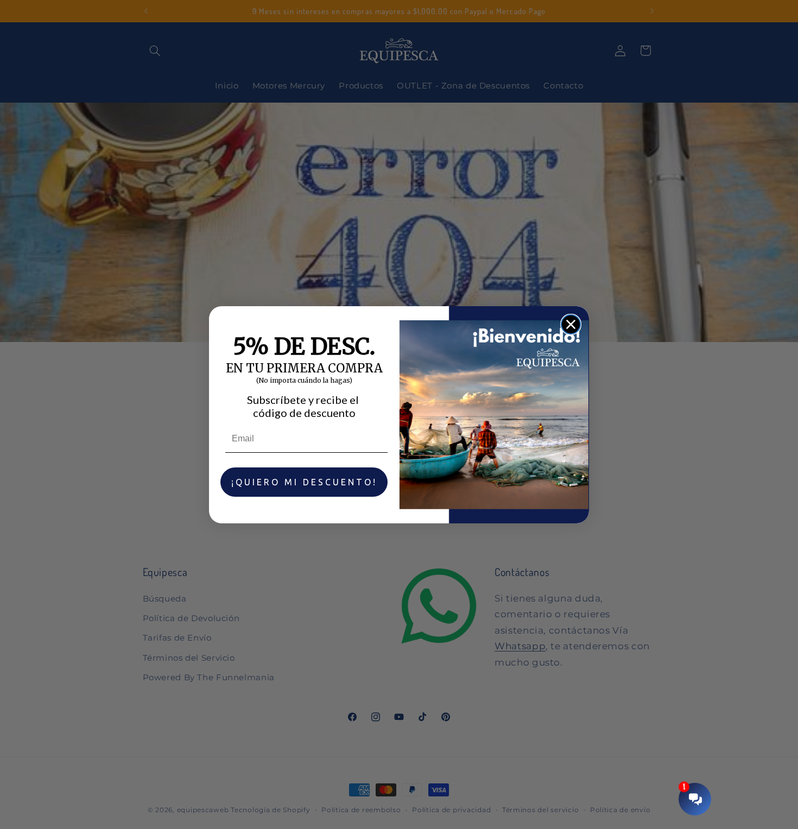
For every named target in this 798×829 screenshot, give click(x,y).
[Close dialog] (570, 324)
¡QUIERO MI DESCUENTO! (304, 482)
